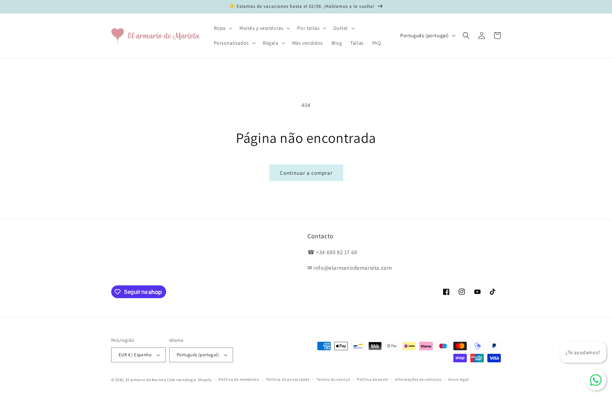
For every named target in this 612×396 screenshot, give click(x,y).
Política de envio (372, 379)
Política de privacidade (288, 379)
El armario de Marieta (146, 379)
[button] (222, 28)
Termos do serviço (333, 379)
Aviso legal (458, 379)
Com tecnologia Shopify (189, 379)
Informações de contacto (418, 379)
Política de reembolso (239, 379)
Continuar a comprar (306, 172)
